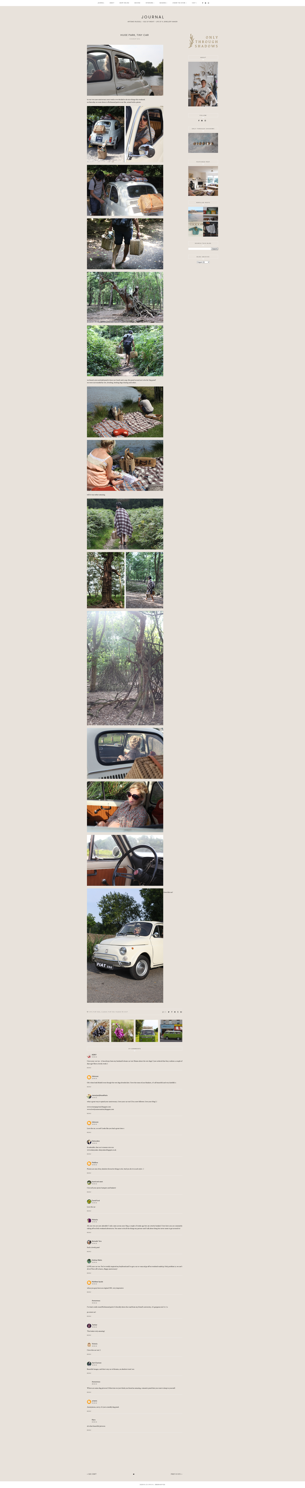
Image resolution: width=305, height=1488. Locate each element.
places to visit (122, 1012)
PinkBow (95, 1162)
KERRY (94, 1055)
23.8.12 (94, 1422)
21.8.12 (94, 1403)
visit (194, 3)
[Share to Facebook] (171, 1012)
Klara (93, 1420)
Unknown (95, 1076)
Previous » (176, 1474)
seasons (163, 3)
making (137, 3)
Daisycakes (96, 1141)
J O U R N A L (152, 17)
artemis (94, 1401)
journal (101, 3)
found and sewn (97, 1182)
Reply (89, 1067)
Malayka (95, 1220)
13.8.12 (94, 1057)
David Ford (96, 1200)
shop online (124, 3)
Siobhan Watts (97, 1260)
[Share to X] (169, 1012)
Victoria (94, 1344)
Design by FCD (160, 1484)
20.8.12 (94, 1384)
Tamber (94, 1325)
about (112, 3)
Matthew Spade (97, 1282)
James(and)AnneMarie (99, 1095)
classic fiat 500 (108, 1012)
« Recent (92, 1474)
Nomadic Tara (97, 1241)
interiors (149, 3)
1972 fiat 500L (95, 1012)
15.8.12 (94, 1346)
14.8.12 (94, 1284)
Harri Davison (96, 1363)
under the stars (179, 3)
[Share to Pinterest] (175, 1012)
